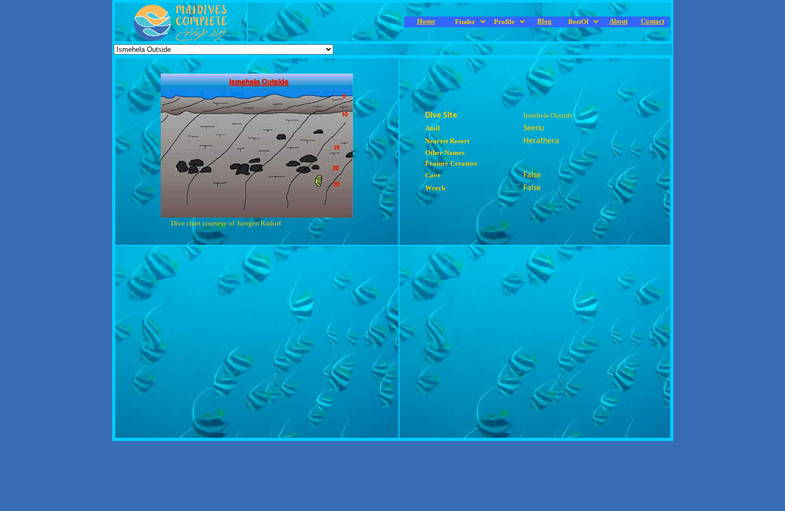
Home (426, 21)
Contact (652, 21)
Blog (544, 21)
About (618, 21)
